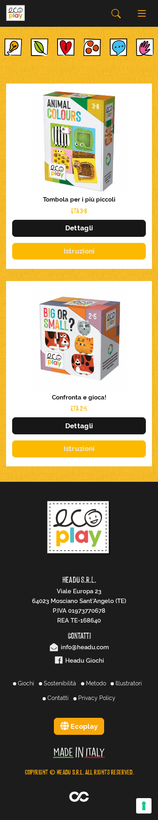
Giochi (25, 683)
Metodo (95, 683)
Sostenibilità (59, 683)
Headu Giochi (84, 660)
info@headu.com (84, 647)
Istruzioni (79, 251)
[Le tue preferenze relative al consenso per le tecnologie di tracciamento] (144, 806)
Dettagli (79, 228)
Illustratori (128, 683)
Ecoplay (83, 726)
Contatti (57, 698)
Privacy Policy (96, 698)
